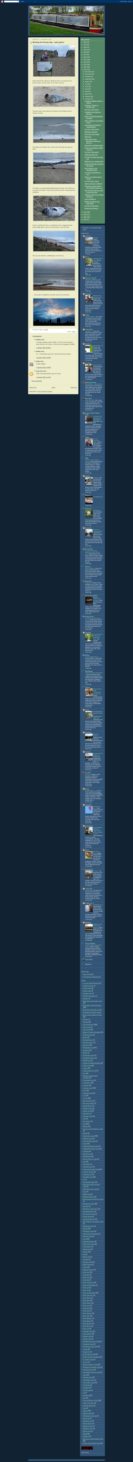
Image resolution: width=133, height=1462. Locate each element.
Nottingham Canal (88, 1231)
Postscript (96, 477)
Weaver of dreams (96, 735)
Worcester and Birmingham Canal (93, 1439)
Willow (87, 655)
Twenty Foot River (88, 1403)
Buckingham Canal (88, 1055)
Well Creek (86, 1418)
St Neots (95, 237)
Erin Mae (88, 363)
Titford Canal (87, 1390)
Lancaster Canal (88, 1167)
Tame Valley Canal (88, 1382)
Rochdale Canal (87, 1331)
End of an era (97, 345)
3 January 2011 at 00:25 (43, 348)
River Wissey (87, 1326)
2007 (85, 219)
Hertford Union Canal (89, 1141)
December (88, 71)
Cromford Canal (87, 1093)
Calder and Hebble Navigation (92, 1063)
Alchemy (88, 236)
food (84, 1124)
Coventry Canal (87, 1088)
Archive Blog (89, 890)
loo (84, 1179)
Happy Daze (89, 826)
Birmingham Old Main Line (91, 1012)
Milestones (96, 510)
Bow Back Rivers (88, 1042)
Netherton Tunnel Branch (90, 1209)
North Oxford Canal (89, 1219)
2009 (85, 214)
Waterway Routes (90, 382)
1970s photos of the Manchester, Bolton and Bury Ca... (92, 141)
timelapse (86, 1387)
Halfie (36, 8)
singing (85, 1349)
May (86, 89)
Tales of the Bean (88, 974)
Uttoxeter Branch (88, 1405)
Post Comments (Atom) (45, 391)
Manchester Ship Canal (90, 1189)
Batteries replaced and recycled (97, 599)
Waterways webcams (91, 132)
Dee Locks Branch (88, 1103)
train (84, 1398)
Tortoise (87, 752)
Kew (84, 1161)
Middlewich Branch (88, 1197)
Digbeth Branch (87, 1106)
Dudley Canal (87, 1111)
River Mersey (87, 1298)
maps (84, 1191)
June (86, 86)
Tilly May (88, 632)
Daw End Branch (88, 1101)
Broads (85, 1053)
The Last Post (97, 365)
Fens (84, 1118)
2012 (85, 67)
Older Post (74, 387)
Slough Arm (86, 1352)
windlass (85, 1436)
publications (86, 1249)
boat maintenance (88, 1024)
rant (84, 1254)
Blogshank (88, 581)
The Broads (86, 1385)
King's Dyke (86, 1164)
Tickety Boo (89, 329)
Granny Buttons (90, 943)
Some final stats (89, 400)
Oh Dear (87, 774)
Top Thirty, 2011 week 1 (92, 206)
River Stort (86, 1308)
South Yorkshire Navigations (91, 1357)
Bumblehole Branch (89, 1058)
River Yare (86, 1328)
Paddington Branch (88, 1241)
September (88, 79)
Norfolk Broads (87, 1216)
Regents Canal (87, 1262)
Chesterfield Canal (88, 1080)
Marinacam (88, 137)
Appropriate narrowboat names (94, 145)
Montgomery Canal (88, 1204)
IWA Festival (87, 1154)
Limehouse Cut (87, 1174)
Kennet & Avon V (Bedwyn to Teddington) (98, 755)
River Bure (86, 1275)
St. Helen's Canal (88, 1359)
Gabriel (87, 476)
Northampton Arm (88, 1226)
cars (84, 1073)
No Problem (89, 549)
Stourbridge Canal (88, 1369)
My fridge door (97, 905)
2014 (85, 62)
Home (53, 387)
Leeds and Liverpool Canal (91, 1169)
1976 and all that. (90, 316)
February (88, 96)
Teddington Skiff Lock (91, 154)
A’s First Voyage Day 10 (92, 657)
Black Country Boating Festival (92, 1015)
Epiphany (88, 964)
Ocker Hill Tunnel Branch (90, 1234)
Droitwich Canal (87, 1108)
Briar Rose (88, 398)
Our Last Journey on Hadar (96, 440)
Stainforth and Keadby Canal (91, 1367)
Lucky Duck (89, 889)
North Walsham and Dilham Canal (93, 1221)
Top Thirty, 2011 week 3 (92, 152)
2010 (85, 212)
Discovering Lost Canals (92, 134)
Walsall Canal (87, 1413)
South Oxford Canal (89, 1354)
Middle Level (87, 1194)
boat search (86, 1029)
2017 (85, 54)
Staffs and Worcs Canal (90, 1364)
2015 (85, 59)
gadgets (85, 1126)
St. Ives (85, 1362)
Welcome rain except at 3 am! (97, 296)
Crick (84, 1090)
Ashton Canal (87, 991)
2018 (85, 52)
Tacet (87, 850)
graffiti (85, 1133)
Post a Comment (37, 381)
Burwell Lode (87, 1060)
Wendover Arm (87, 1421)
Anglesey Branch (88, 986)
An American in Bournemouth (92, 977)
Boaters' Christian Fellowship (91, 1032)
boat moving (86, 1027)
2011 (85, 69)
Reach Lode (86, 1257)
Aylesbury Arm (87, 993)
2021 (85, 45)
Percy (87, 257)
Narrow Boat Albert (91, 595)
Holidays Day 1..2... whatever (93, 790)
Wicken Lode (87, 1431)
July (86, 84)
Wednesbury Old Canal (90, 1416)
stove (84, 1375)
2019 (85, 50)
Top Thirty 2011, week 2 (92, 181)
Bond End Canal (88, 1035)
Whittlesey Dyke (88, 1428)
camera (85, 1068)
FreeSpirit (88, 294)
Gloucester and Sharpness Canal (93, 1129)
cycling (85, 1098)
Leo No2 (88, 773)
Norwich (85, 1228)
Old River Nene (87, 1236)
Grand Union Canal (88, 1136)
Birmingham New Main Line (91, 1010)
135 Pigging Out (97, 497)
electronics (86, 1113)
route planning (87, 1334)
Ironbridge (86, 1151)
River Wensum (87, 1323)
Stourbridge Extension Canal (91, 1372)
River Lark (86, 1287)
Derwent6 (88, 528)
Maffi (86, 458)
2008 (85, 217)
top (84, 1393)
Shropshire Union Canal (90, 1346)
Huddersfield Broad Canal (90, 1146)
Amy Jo (87, 495)
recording (86, 1259)
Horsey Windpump (90, 199)
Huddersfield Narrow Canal (91, 1149)
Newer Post (32, 387)
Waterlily (88, 922)
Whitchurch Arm (88, 1426)
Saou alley (88, 583)
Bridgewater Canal (88, 1047)
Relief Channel (87, 1264)
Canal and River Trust (89, 1071)
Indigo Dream (89, 616)
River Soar (86, 1305)
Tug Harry (88, 732)
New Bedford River (88, 1211)
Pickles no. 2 (89, 903)
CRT (84, 1095)
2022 (85, 42)
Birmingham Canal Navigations (92, 1005)
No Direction (89, 869)
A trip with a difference (91, 279)
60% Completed (90, 568)
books (85, 1037)
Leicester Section (88, 1172)
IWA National (87, 1156)
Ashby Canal (87, 988)
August (87, 81)
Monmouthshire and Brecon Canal (93, 1199)
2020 (85, 47)
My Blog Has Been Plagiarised (93, 673)
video (84, 1408)
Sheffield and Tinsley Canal (91, 1341)
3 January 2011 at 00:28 (43, 357)
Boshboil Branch (88, 1040)
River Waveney (87, 1318)
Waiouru (88, 566)
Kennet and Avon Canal (90, 1159)
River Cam (86, 1277)
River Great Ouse (88, 1282)
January (87, 99)
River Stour (86, 1310)
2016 (85, 57)
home (73, 331)
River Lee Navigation (89, 1293)
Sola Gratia (88, 959)
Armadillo (88, 805)
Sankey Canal (87, 1339)
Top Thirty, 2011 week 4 (92, 129)
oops (84, 1239)
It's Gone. (96, 871)
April (86, 91)
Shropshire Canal (88, 1344)
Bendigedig (89, 671)
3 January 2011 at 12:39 (43, 377)
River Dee (86, 1280)
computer (86, 1085)
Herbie (87, 315)
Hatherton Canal (88, 1138)
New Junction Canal (89, 1214)
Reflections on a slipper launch (94, 161)
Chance (87, 687)
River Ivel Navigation (89, 1285)
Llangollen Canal (88, 1177)
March (87, 94)
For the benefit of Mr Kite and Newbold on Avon (98, 637)
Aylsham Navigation (89, 996)
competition (86, 1083)
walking (85, 1411)
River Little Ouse (88, 1295)
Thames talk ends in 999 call (93, 184)
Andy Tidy (39, 371)
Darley (87, 710)
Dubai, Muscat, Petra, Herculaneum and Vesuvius (97, 691)
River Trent (86, 1316)
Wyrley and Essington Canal (91, 1443)
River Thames (87, 1313)
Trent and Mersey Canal (90, 1400)
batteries (85, 998)
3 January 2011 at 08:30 (43, 367)
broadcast (86, 1050)
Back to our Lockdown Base (97, 530)
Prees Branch (87, 1246)
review (85, 1267)
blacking (85, 1019)
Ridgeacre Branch (88, 1270)
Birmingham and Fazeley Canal (92, 1001)
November (88, 74)
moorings (86, 1206)
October (87, 76)
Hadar (87, 437)
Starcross (88, 508)
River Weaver (87, 1321)
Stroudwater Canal (88, 1380)
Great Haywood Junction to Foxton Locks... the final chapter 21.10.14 (97, 831)
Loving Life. (88, 331)
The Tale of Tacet (96, 852)
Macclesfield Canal (88, 1182)
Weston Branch (87, 1423)
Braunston (86, 1045)
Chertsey (88, 344)
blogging (85, 1022)
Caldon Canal (87, 1065)
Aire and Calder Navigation (91, 983)
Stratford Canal (87, 1377)
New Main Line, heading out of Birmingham (97, 418)
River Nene (86, 1300)
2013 (85, 64)
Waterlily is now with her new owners (97, 925)
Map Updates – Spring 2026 (93, 384)
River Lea (86, 1290)
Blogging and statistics (91, 208)
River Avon (86, 1272)
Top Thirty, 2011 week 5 (92, 109)
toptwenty (86, 1395)
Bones (87, 789)
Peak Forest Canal (88, 1244)
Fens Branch (87, 1121)
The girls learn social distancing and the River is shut (92, 552)
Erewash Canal (87, 1116)
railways (85, 1252)
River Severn (87, 1303)
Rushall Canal (87, 1336)
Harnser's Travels (90, 278)
